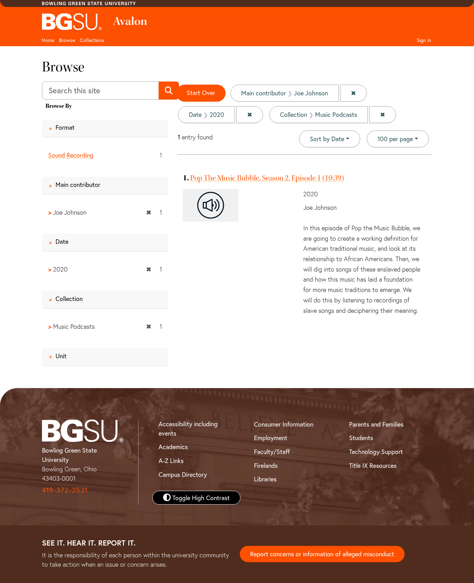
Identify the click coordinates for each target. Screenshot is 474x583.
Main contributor (78, 184)
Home (48, 40)
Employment (270, 438)
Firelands (266, 465)
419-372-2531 (65, 490)
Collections (92, 40)
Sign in (424, 40)
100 (395, 138)
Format (65, 127)
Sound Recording (70, 155)
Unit (61, 356)
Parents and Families (376, 424)
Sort (327, 139)
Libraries (265, 479)
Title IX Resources (373, 465)
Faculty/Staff (272, 451)
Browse (67, 40)
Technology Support (376, 451)
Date (62, 241)
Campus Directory (183, 474)
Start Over (201, 92)
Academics (173, 447)
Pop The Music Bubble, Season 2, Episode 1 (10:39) (267, 178)
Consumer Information (283, 424)
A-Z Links (171, 460)
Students (361, 438)
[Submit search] (169, 91)
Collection (69, 298)
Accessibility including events (188, 428)
